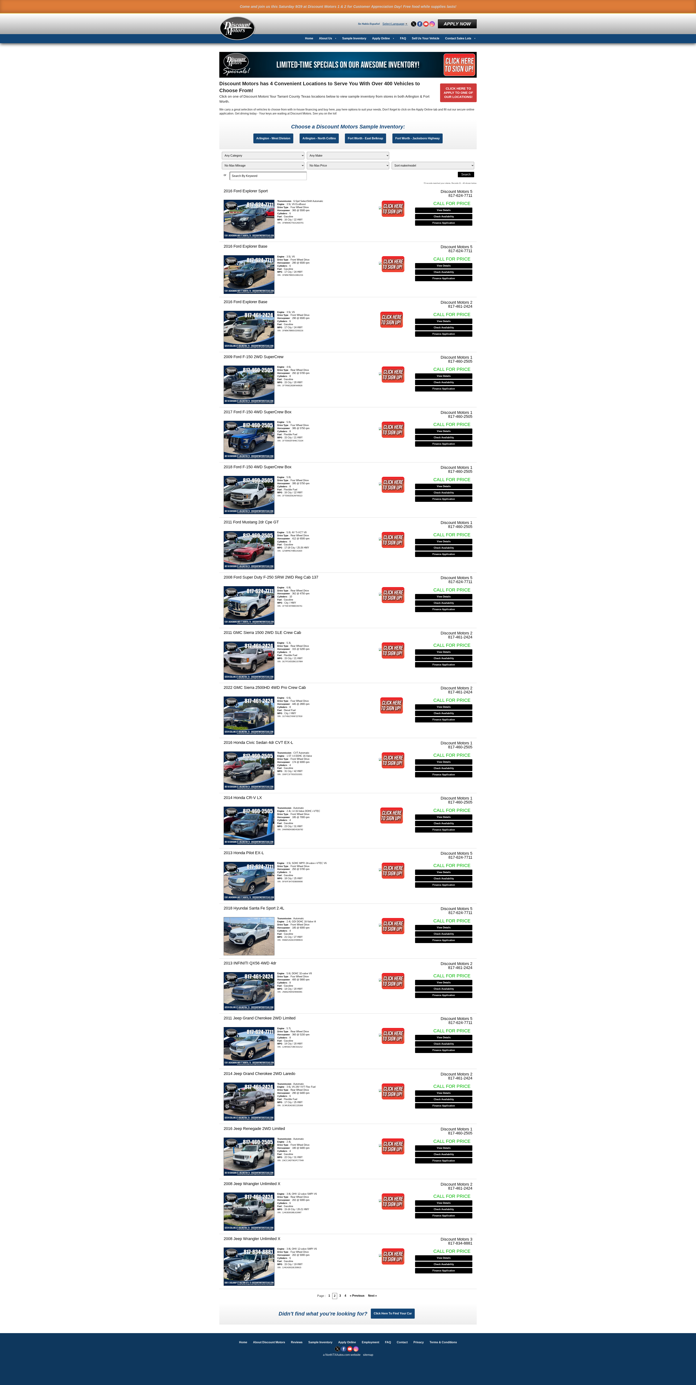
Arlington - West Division (273, 138)
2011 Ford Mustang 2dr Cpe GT (251, 522)
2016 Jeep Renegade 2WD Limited (254, 1128)
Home (309, 38)
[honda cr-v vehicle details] (249, 826)
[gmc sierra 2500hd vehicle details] (249, 716)
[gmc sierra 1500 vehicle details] (249, 661)
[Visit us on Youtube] (426, 24)
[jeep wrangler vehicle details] (249, 1212)
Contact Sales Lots (458, 38)
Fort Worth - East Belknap (365, 138)
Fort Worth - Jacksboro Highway (417, 138)
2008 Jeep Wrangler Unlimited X (252, 1183)
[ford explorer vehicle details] (249, 219)
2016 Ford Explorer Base (245, 246)
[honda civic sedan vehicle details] (249, 771)
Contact (402, 1342)
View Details (444, 210)
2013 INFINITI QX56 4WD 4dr (250, 963)
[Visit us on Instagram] (432, 24)
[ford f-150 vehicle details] (249, 385)
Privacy (418, 1342)
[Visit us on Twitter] (413, 24)
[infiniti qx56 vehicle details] (249, 991)
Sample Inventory (354, 38)
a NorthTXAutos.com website (342, 1354)
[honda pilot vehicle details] (249, 881)
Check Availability (444, 216)
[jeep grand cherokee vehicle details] (249, 1046)
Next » (372, 1295)
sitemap (368, 1354)
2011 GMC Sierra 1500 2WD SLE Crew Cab (262, 632)
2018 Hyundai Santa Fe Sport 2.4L (254, 908)
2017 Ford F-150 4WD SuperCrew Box (257, 412)
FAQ (403, 38)
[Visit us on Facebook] (419, 24)
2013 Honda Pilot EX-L (244, 853)
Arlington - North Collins (319, 138)
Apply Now (457, 23)
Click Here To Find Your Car (393, 1313)
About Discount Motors (269, 1342)
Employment (370, 1342)
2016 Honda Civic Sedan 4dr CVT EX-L (258, 742)
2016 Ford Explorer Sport (246, 191)
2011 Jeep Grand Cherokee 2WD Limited (259, 1018)
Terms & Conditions (443, 1342)
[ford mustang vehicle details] (249, 550)
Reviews (297, 1342)
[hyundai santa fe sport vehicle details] (249, 936)
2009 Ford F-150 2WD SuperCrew (253, 357)
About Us (325, 38)
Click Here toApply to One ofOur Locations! (458, 93)
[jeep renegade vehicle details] (249, 1157)
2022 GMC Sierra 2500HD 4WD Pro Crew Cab (265, 687)
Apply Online (381, 38)
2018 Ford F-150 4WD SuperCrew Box (257, 467)
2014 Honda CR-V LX (243, 797)
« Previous (357, 1295)
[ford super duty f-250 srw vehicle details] (249, 605)
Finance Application (443, 223)
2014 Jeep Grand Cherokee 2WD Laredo (259, 1073)
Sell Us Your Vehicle (425, 38)
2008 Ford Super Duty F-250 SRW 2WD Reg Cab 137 (271, 577)
